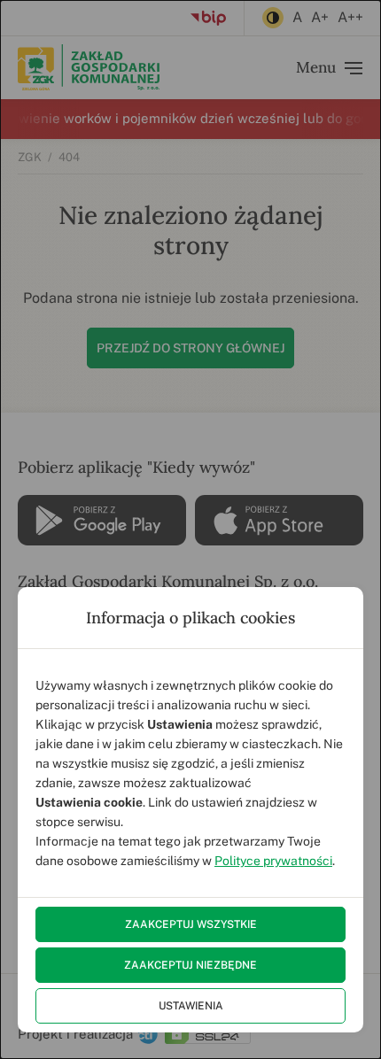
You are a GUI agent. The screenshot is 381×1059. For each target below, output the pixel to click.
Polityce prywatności (273, 861)
